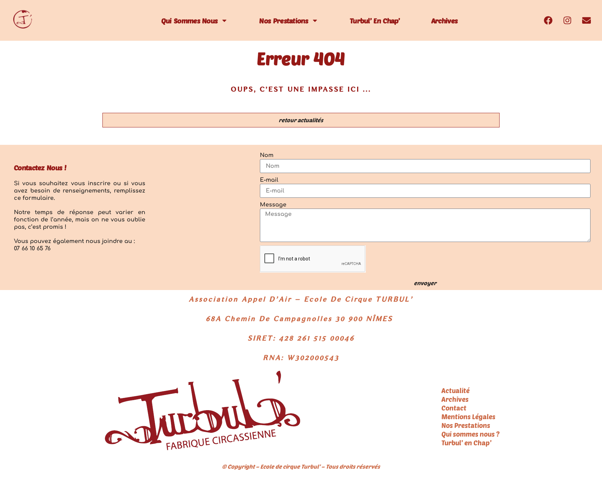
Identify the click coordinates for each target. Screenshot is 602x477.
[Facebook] (548, 20)
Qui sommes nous (189, 20)
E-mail (269, 180)
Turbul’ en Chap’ (375, 20)
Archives (444, 20)
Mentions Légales (468, 417)
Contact (453, 408)
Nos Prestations (283, 20)
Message (273, 205)
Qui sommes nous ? (470, 434)
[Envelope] (586, 20)
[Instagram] (567, 20)
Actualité (455, 390)
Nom (266, 155)
